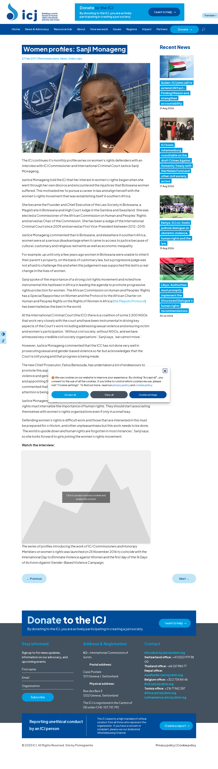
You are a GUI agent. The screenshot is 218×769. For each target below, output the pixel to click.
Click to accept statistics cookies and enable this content (86, 497)
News (63, 58)
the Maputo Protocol (129, 301)
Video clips (75, 58)
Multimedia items (48, 58)
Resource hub (63, 29)
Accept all (70, 394)
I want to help (163, 12)
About (81, 29)
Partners (162, 29)
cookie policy (143, 385)
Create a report (175, 726)
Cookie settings (148, 394)
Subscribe (38, 697)
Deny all (109, 394)
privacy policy (121, 385)
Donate (185, 29)
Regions (131, 29)
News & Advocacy (37, 29)
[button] (165, 370)
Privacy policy (165, 745)
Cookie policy (186, 745)
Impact (146, 29)
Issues (117, 29)
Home (16, 29)
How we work (99, 29)
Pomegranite (84, 745)
